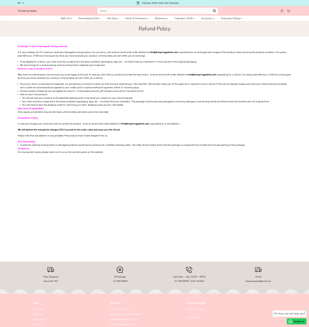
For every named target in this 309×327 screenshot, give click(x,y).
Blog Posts (38, 309)
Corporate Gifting (231, 18)
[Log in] (282, 11)
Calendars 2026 (183, 18)
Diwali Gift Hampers (120, 309)
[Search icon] (214, 11)
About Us (38, 314)
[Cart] (288, 11)
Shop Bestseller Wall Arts (122, 319)
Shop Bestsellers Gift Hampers (125, 314)
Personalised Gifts (89, 18)
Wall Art (66, 18)
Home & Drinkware (136, 18)
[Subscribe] (274, 317)
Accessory (207, 18)
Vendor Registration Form (123, 324)
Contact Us (39, 319)
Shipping (37, 324)
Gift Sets (112, 18)
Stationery (161, 18)
